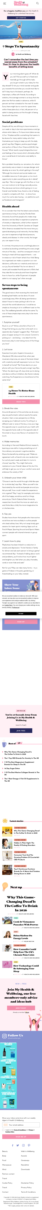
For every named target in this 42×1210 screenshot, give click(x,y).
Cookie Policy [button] (8, 605)
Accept (21, 613)
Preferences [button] (15, 607)
